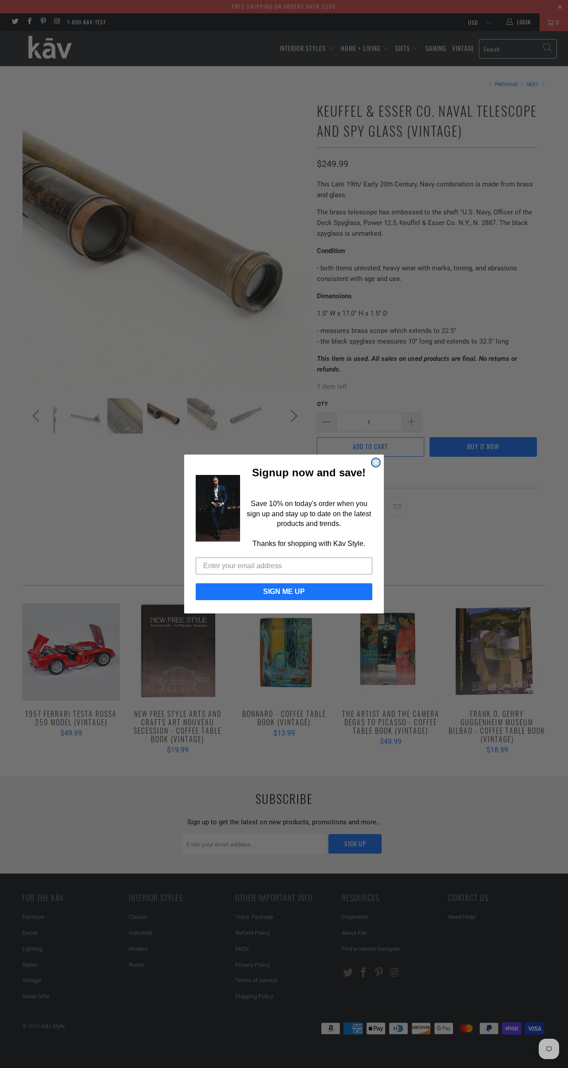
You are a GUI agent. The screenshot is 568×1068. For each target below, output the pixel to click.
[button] (218, 508)
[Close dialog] (375, 462)
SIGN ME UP (284, 591)
